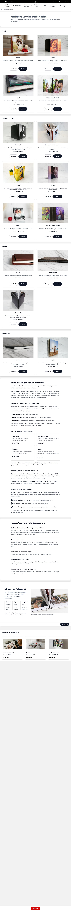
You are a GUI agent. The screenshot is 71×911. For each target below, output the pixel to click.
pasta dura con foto (8, 118)
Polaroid (28, 653)
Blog (60, 5)
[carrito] (68, 1)
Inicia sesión (61, 1)
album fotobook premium (8, 9)
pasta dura (5, 246)
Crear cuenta (54, 1)
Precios (23, 69)
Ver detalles (6, 657)
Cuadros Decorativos (54, 653)
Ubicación (11, 1)
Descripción (13, 69)
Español (4, 1)
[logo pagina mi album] (35, 2)
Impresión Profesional (8, 653)
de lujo (4, 31)
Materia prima (64, 5)
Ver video (66, 624)
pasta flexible (6, 334)
